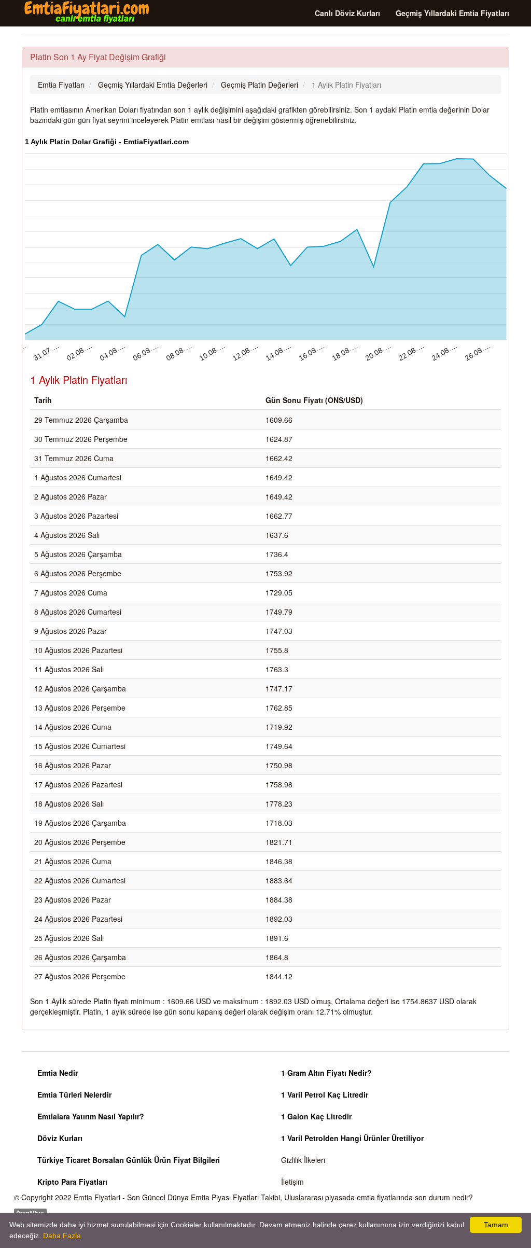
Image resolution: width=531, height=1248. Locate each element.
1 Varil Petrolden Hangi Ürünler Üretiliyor (352, 1138)
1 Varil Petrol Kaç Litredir (324, 1094)
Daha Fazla (62, 1235)
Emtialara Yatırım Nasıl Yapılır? (90, 1116)
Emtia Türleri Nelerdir (74, 1094)
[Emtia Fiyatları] (86, 12)
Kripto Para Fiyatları (72, 1181)
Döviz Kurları (59, 1138)
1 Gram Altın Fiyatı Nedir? (326, 1072)
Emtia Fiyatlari (97, 1197)
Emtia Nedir (57, 1072)
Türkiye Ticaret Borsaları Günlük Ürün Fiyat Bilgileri (128, 1160)
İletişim (292, 1181)
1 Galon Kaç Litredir (316, 1116)
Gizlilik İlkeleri (303, 1160)
